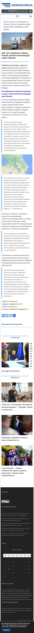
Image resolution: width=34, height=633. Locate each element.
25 (9, 572)
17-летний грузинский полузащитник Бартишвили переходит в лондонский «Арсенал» (16, 524)
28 (21, 572)
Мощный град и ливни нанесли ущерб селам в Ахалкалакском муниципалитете (15, 519)
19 (13, 569)
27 (17, 572)
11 (9, 566)
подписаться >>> (16, 304)
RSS (3, 538)
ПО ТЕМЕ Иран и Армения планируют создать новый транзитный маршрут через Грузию (16, 93)
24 (5, 572)
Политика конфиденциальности (24, 620)
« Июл (3, 579)
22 (25, 569)
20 (17, 569)
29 (25, 572)
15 (25, 566)
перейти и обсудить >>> (19, 309)
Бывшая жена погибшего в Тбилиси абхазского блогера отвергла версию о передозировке (15, 514)
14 (21, 566)
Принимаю (6, 630)
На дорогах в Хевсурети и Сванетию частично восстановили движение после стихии (15, 534)
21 (21, 569)
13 (17, 566)
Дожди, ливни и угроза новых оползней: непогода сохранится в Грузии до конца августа (16, 529)
